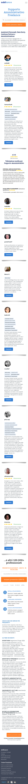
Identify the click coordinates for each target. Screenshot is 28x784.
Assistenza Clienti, (6, 625)
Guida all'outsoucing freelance (8, 772)
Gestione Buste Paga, (7, 629)
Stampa (3, 754)
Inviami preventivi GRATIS (14, 579)
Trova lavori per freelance (7, 773)
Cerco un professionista (7, 765)
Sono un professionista (7, 766)
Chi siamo (3, 752)
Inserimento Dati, (12, 626)
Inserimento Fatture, (20, 628)
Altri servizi (11, 632)
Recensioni (3, 759)
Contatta (8, 85)
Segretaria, (13, 625)
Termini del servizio (5, 755)
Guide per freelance (6, 770)
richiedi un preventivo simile (14, 735)
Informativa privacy (5, 757)
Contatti (9, 752)
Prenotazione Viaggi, (10, 628)
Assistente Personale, (18, 629)
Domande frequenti (6, 768)
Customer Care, (6, 631)
